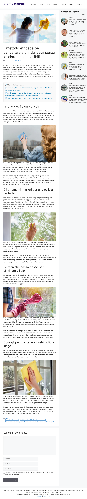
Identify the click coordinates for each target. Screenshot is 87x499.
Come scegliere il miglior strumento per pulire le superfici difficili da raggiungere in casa (76, 67)
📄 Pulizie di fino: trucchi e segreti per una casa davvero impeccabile (29, 98)
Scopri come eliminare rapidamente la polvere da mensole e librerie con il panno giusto (29, 421)
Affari (41, 4)
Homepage (33, 4)
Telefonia (79, 4)
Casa (48, 4)
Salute (71, 4)
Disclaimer (39, 496)
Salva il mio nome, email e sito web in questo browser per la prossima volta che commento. (29, 474)
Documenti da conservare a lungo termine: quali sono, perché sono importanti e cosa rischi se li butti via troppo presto (77, 89)
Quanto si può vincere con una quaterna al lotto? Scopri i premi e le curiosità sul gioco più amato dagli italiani (78, 100)
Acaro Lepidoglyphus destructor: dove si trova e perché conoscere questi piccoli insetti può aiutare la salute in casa (77, 56)
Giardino (63, 4)
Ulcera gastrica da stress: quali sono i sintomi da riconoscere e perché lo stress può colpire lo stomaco (77, 33)
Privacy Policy (47, 496)
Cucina (55, 4)
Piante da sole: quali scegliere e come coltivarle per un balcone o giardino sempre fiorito (77, 44)
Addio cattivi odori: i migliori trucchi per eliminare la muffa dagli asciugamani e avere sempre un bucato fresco (78, 77)
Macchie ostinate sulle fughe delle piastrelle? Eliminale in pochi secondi (25, 420)
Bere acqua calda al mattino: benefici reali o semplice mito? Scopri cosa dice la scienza (77, 22)
